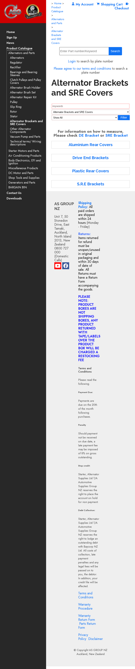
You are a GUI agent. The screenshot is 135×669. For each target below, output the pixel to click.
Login (72, 61)
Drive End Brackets (90, 157)
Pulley (13, 102)
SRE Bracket (116, 135)
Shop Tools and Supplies (24, 177)
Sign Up (12, 37)
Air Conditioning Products (24, 155)
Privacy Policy (83, 637)
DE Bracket (89, 135)
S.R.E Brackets (90, 184)
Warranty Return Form (86, 617)
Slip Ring (15, 106)
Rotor (13, 111)
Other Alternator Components (20, 130)
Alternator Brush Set (23, 92)
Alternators (17, 57)
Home (11, 32)
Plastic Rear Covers (90, 171)
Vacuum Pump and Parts (25, 136)
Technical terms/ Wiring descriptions (25, 143)
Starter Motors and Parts (23, 151)
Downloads (14, 198)
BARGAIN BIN (17, 187)
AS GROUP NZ (98, 650)
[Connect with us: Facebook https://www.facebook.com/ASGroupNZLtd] (65, 266)
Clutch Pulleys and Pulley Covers (25, 81)
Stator (14, 116)
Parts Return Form (87, 625)
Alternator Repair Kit (23, 97)
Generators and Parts (21, 182)
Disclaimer (95, 638)
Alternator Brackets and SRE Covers (26, 123)
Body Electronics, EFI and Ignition (24, 162)
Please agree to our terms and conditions (82, 68)
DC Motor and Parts (20, 173)
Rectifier (15, 67)
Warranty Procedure (85, 606)
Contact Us (14, 193)
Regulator (16, 62)
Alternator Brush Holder (25, 87)
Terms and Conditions (85, 595)
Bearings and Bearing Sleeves (23, 74)
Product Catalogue (19, 48)
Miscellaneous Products (23, 168)
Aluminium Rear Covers (91, 144)
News (10, 43)
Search (115, 51)
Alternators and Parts (21, 53)
